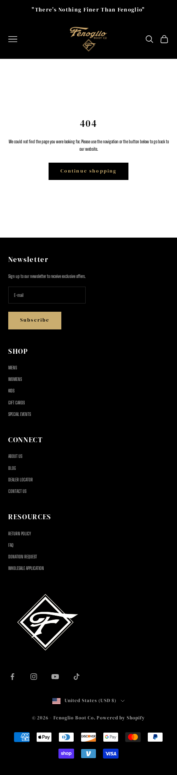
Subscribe (34, 320)
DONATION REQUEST (22, 556)
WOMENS (15, 379)
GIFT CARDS (16, 402)
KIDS (11, 390)
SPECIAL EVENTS (19, 414)
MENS (12, 367)
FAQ (11, 545)
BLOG (12, 468)
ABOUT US (15, 456)
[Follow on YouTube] (55, 676)
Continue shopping (89, 171)
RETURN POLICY (19, 533)
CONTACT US (17, 491)
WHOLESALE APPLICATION (26, 568)
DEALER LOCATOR (20, 479)
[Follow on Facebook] (12, 676)
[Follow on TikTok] (76, 676)
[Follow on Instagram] (34, 676)
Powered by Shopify (121, 718)
